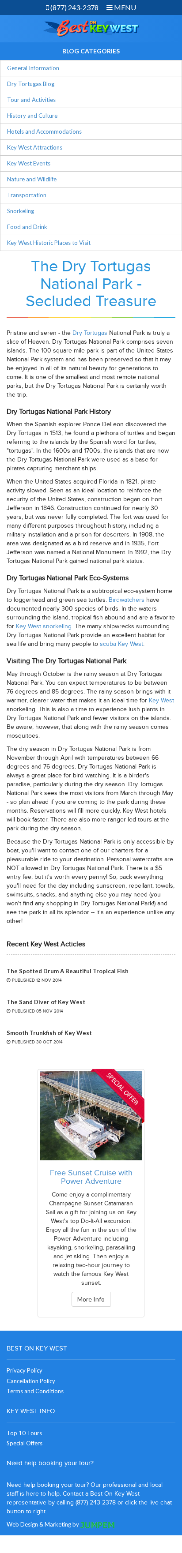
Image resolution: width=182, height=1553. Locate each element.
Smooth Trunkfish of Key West (49, 1032)
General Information (33, 67)
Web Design (22, 1524)
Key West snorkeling (44, 626)
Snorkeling (20, 210)
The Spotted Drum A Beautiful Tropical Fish (68, 971)
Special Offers (24, 1443)
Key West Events (28, 163)
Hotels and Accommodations (44, 131)
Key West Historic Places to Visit (49, 242)
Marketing (58, 1524)
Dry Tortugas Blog (30, 83)
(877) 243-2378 (74, 7)
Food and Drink (27, 226)
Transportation (26, 195)
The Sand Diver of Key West (46, 1001)
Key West (161, 700)
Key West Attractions (34, 147)
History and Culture (32, 115)
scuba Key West (121, 644)
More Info (91, 1299)
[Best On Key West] (91, 28)
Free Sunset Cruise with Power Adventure (91, 1177)
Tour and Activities (31, 99)
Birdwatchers (126, 600)
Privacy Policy (24, 1370)
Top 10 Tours (24, 1433)
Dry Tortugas (89, 333)
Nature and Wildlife (32, 179)
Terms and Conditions (35, 1391)
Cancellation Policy (31, 1380)
